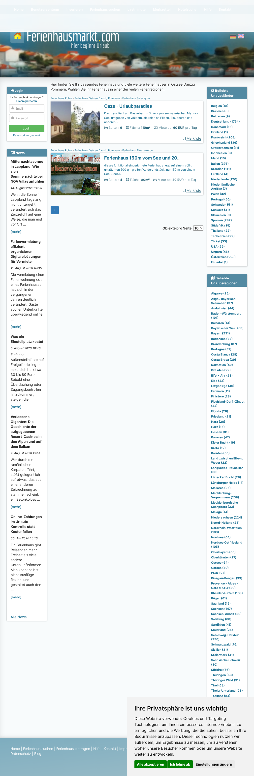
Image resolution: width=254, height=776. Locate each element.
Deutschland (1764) (225, 121)
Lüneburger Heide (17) (227, 483)
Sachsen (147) (221, 609)
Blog (37, 753)
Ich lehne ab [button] (180, 764)
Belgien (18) (219, 106)
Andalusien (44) (222, 308)
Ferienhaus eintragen (73, 748)
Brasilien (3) (220, 111)
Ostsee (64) (220, 562)
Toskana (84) (220, 696)
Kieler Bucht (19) (223, 442)
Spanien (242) (221, 220)
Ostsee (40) (220, 568)
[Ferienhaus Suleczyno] (75, 122)
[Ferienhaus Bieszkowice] (75, 174)
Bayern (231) (220, 333)
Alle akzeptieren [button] (150, 764)
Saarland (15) (221, 603)
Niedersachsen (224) (226, 517)
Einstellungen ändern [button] (214, 764)
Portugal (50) (221, 199)
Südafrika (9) (220, 225)
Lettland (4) (219, 174)
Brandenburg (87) (224, 344)
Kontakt (110, 748)
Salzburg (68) (221, 619)
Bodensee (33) (222, 339)
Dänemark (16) (222, 127)
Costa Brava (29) (223, 359)
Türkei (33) (219, 241)
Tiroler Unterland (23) (227, 690)
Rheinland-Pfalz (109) (227, 593)
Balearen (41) (220, 323)
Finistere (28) (221, 396)
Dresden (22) (221, 370)
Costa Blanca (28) (224, 354)
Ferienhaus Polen (62, 98)
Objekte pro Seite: (177, 228)
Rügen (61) (219, 598)
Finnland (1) (219, 132)
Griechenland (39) (224, 142)
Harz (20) (218, 421)
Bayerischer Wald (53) (227, 328)
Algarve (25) (220, 293)
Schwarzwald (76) (224, 644)
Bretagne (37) (221, 349)
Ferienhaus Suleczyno (136, 98)
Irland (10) (218, 158)
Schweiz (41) (220, 210)
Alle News (19, 617)
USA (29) (218, 246)
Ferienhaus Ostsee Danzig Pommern (97, 98)
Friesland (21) (221, 416)
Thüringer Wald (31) (225, 680)
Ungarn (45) (220, 252)
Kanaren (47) (220, 437)
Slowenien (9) (221, 215)
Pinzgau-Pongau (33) (226, 578)
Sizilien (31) (219, 649)
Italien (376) (220, 163)
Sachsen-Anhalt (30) (226, 614)
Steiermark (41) (222, 655)
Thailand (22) (221, 230)
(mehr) (16, 231)
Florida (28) (219, 411)
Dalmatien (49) (222, 365)
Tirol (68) (218, 685)
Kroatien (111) (221, 169)
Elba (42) (217, 381)
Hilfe (96, 748)
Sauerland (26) (222, 630)
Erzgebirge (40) (222, 386)
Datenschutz (20, 753)
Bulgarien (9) (220, 116)
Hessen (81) (220, 432)
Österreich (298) (223, 257)
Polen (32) (218, 194)
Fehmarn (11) (220, 391)
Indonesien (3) (221, 153)
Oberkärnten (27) (223, 557)
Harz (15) (218, 427)
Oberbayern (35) (223, 552)
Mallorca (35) (221, 488)
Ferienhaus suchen (38, 748)
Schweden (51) (222, 204)
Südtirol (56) (220, 670)
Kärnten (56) (220, 453)
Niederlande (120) (224, 179)
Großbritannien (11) (225, 148)
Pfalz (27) (218, 573)
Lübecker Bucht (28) (226, 477)
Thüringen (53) (222, 675)
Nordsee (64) (221, 537)
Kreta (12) (218, 448)
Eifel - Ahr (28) (222, 375)
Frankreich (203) (223, 137)
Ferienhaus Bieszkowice (137, 150)
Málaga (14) (219, 512)
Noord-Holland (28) (225, 522)
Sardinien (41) (221, 624)
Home (15, 748)
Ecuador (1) (219, 262)
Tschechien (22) (223, 236)
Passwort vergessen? (26, 135)
